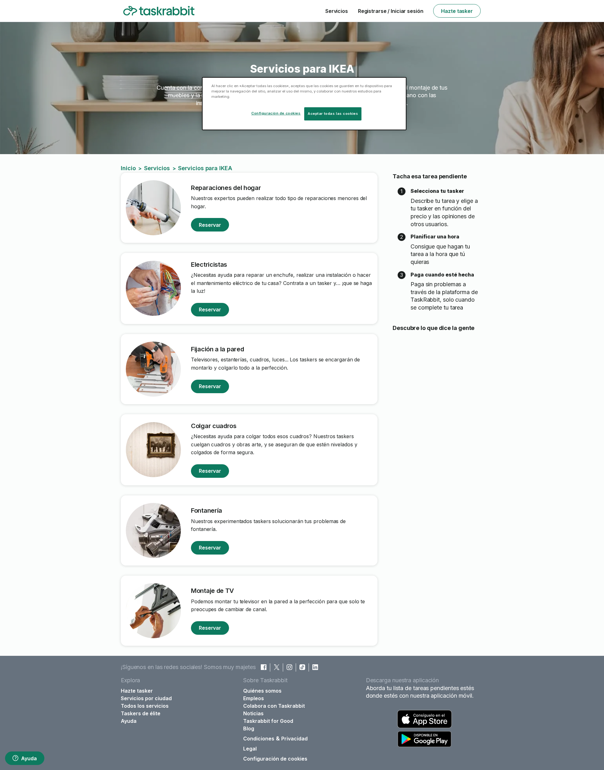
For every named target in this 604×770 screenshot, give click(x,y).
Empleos (253, 698)
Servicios (336, 11)
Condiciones (258, 738)
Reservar (210, 225)
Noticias (253, 713)
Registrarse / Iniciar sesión (390, 11)
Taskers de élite (140, 713)
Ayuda (28, 758)
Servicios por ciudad (146, 698)
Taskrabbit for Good (268, 721)
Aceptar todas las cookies (333, 113)
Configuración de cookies (275, 759)
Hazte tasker (457, 11)
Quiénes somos (262, 691)
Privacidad (294, 738)
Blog (248, 728)
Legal (250, 748)
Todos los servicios (145, 706)
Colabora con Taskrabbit (274, 706)
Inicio (128, 168)
